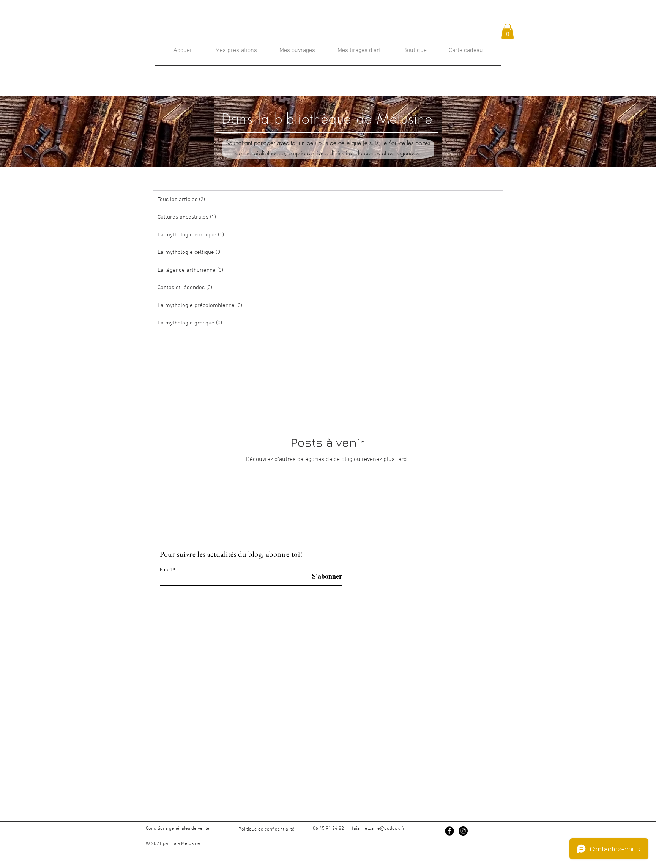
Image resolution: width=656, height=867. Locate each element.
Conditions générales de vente (178, 829)
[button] (507, 31)
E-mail (166, 569)
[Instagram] (463, 831)
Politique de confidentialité (266, 829)
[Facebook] (449, 831)
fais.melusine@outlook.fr (378, 829)
